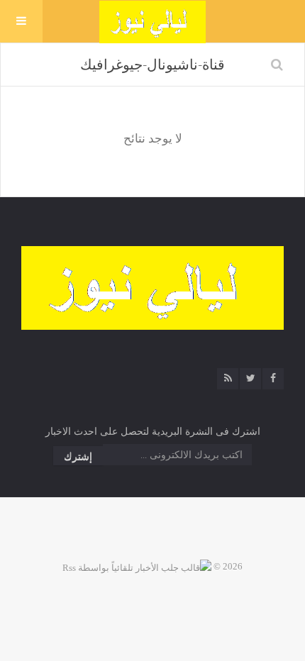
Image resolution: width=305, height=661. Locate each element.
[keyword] (277, 64)
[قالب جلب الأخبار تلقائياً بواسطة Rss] (136, 566)
